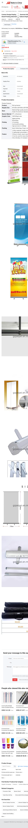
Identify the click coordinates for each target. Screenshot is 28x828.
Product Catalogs (23, 766)
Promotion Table (7, 791)
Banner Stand (17, 791)
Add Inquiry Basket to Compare (10, 63)
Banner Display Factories (9, 802)
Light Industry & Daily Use (11, 11)
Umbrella (18, 775)
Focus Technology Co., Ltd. (19, 822)
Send (15, 679)
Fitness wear (19, 772)
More (3, 816)
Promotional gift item (7, 775)
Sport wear (18, 769)
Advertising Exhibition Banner (10, 810)
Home (3, 11)
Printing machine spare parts (8, 772)
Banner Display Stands (8, 806)
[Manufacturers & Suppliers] (14, 2)
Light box (4, 769)
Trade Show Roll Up (7, 795)
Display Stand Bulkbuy (8, 813)
